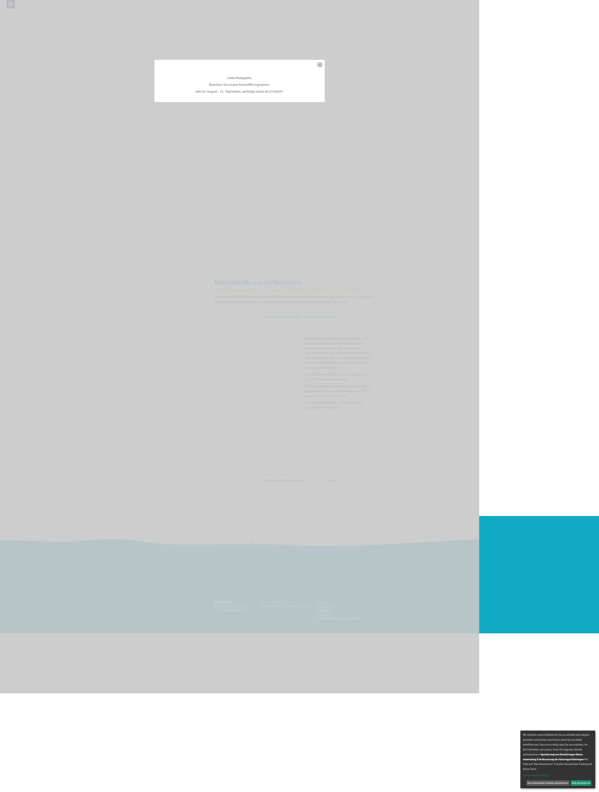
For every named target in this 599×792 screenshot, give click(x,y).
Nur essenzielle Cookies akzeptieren (547, 783)
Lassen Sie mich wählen (536, 775)
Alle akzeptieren (581, 783)
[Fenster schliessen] (320, 65)
